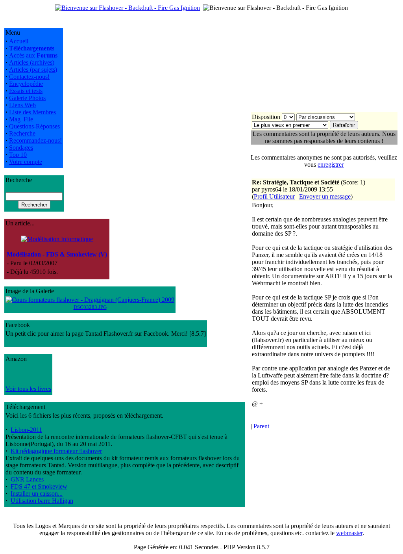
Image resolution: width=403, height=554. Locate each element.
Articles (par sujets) (33, 69)
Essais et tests (26, 90)
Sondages (21, 147)
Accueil (18, 41)
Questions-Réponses (34, 126)
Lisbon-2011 (26, 429)
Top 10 (18, 154)
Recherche (22, 133)
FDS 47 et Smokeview (39, 486)
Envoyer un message (325, 196)
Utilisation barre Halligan (42, 500)
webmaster (349, 533)
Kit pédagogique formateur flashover (56, 451)
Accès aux (33, 55)
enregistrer (331, 164)
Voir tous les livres (28, 388)
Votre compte (25, 161)
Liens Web (22, 105)
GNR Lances (27, 479)
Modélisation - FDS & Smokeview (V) (57, 254)
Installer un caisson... (37, 493)
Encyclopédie (26, 83)
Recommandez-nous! (35, 140)
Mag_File (21, 119)
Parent (261, 426)
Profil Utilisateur (274, 196)
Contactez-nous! (29, 76)
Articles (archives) (31, 62)
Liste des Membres (32, 112)
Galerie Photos (27, 98)
